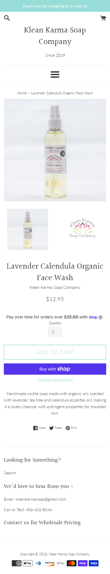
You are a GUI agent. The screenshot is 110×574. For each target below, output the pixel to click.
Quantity (55, 323)
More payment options (55, 379)
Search (10, 472)
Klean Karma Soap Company (55, 36)
